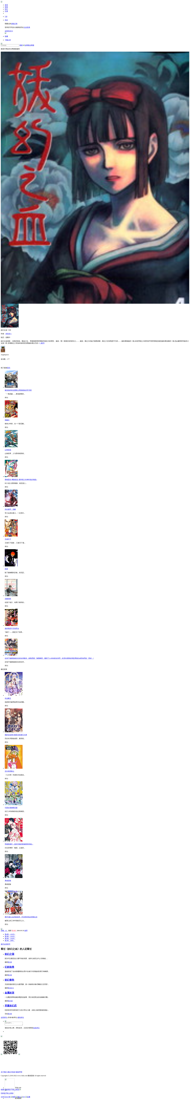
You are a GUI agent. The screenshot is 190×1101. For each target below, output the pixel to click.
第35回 (10, 1001)
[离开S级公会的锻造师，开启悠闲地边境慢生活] (14, 914)
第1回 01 (11, 988)
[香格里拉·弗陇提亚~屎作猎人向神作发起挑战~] (11, 476)
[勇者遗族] (14, 877)
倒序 (26, 930)
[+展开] (42, 343)
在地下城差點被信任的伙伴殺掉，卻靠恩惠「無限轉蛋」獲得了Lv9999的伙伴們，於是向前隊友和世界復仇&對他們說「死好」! (49, 658)
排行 (6, 9)
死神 (6, 569)
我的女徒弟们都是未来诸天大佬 (16, 735)
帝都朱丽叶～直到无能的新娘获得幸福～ (19, 844)
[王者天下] (11, 536)
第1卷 (10, 940)
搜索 (21, 45)
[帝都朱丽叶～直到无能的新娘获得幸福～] (14, 841)
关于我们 (4, 1072)
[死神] (11, 566)
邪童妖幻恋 (11, 1005)
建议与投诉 (11, 1072)
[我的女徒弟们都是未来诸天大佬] (14, 732)
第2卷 (10, 938)
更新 (6, 7)
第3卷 (10, 936)
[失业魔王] (14, 695)
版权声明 (19, 1072)
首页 (6, 5)
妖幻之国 (9, 954)
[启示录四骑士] (14, 768)
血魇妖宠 (9, 992)
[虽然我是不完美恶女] (11, 625)
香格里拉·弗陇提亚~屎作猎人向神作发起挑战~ (21, 479)
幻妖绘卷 (9, 967)
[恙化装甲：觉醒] (11, 506)
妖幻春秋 (9, 979)
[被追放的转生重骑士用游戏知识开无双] (11, 387)
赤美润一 (9, 334)
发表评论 (36, 1028)
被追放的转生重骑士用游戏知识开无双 (18, 390)
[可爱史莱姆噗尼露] (14, 804)
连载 (4, 930)
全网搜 (31, 45)
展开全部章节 (5, 944)
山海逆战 (8, 450)
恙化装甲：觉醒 (10, 509)
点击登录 (27, 27)
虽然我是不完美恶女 (12, 628)
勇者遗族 (8, 880)
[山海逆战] (11, 447)
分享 (2, 1097)
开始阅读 (7, 1089)
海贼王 (7, 420)
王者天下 (8, 539)
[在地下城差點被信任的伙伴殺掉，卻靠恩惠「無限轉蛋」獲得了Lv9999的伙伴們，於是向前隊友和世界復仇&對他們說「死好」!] (11, 655)
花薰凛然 (8, 599)
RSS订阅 (7, 1097)
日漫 (6, 11)
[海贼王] (11, 417)
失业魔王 (8, 698)
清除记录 (14, 24)
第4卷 (14, 930)
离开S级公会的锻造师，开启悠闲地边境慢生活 (21, 917)
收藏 (2, 1089)
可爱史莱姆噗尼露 (11, 808)
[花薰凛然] (11, 595)
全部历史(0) (9, 31)
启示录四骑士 (9, 771)
